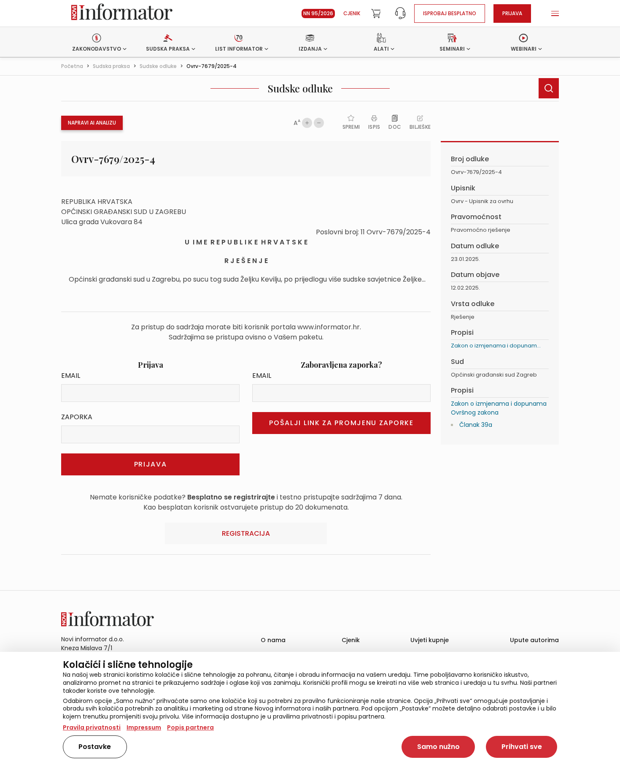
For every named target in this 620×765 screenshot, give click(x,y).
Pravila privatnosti (92, 727)
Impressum (144, 727)
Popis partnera (190, 727)
